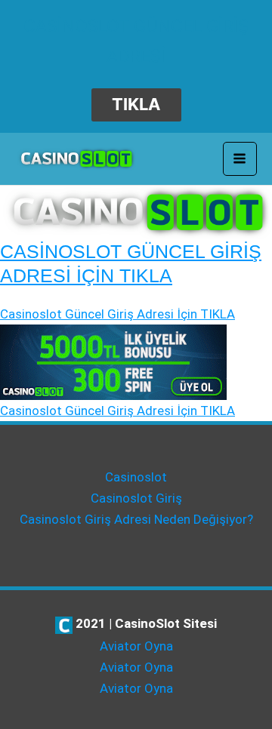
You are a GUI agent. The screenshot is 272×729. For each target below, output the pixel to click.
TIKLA (136, 104)
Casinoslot (136, 476)
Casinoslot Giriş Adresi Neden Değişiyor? (136, 519)
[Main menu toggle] (240, 159)
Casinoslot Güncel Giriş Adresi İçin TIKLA (117, 313)
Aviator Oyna (136, 646)
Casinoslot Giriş (136, 498)
